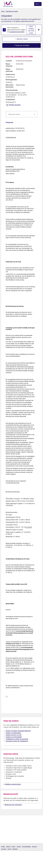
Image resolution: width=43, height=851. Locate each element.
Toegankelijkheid (26, 846)
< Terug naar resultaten (21, 45)
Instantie (9, 61)
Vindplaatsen (10, 99)
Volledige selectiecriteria (13, 784)
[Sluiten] (38, 29)
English (3, 846)
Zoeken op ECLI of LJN (13, 735)
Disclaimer (15, 849)
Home (2, 11)
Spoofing (34, 846)
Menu (37, 4)
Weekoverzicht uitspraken (13, 804)
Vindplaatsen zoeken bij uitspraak (17, 739)
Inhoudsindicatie (12, 90)
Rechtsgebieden (11, 80)
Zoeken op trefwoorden (13, 733)
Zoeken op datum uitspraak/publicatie (18, 731)
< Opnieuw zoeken (21, 39)
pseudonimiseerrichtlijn (16, 32)
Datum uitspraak (9, 65)
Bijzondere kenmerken (10, 86)
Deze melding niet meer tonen (31, 30)
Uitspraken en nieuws (12, 11)
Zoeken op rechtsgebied (14, 737)
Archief (9, 849)
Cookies (19, 846)
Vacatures (3, 849)
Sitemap (8, 846)
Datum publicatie (9, 70)
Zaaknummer (10, 74)
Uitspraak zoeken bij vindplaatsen (17, 741)
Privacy (13, 846)
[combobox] (21, 114)
